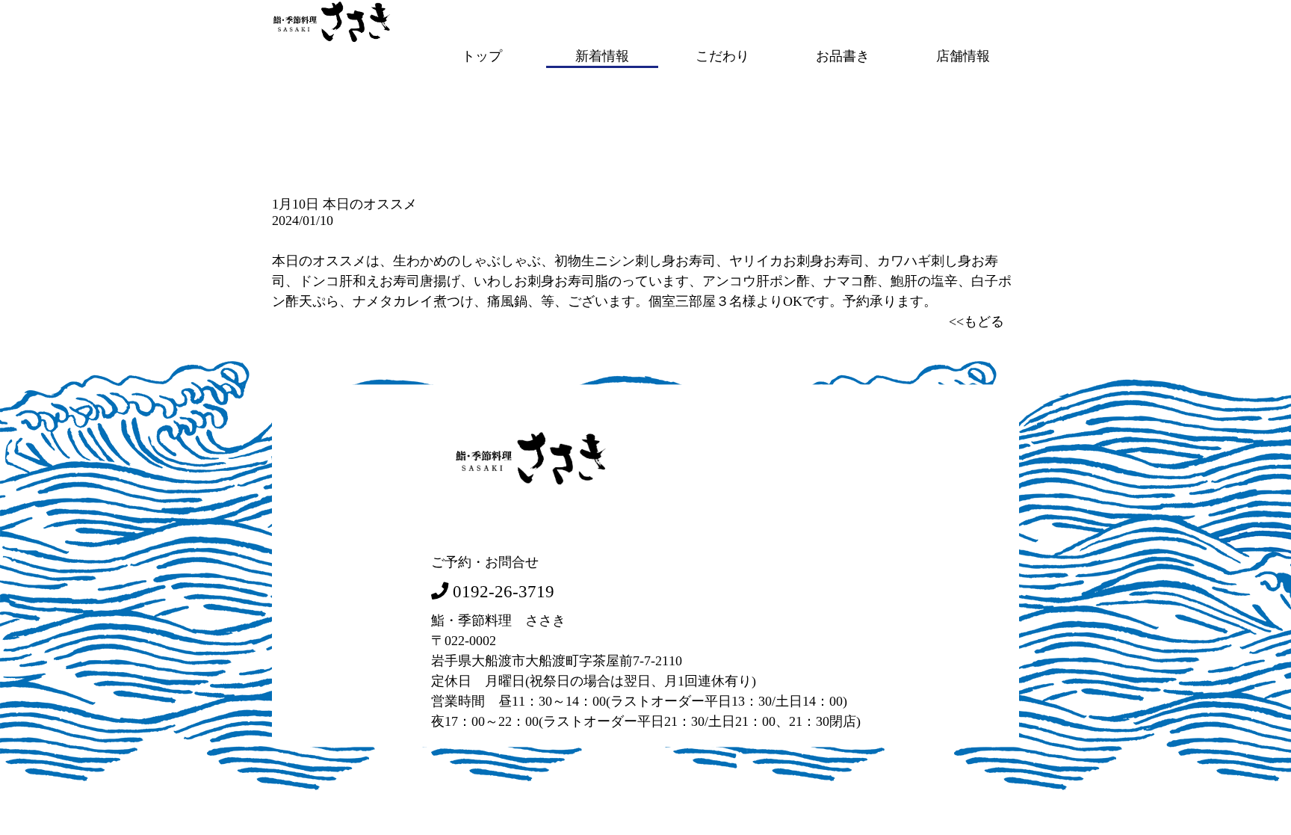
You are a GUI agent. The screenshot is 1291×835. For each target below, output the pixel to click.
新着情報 (602, 56)
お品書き (843, 56)
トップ (482, 56)
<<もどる (976, 321)
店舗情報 (963, 56)
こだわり (722, 56)
